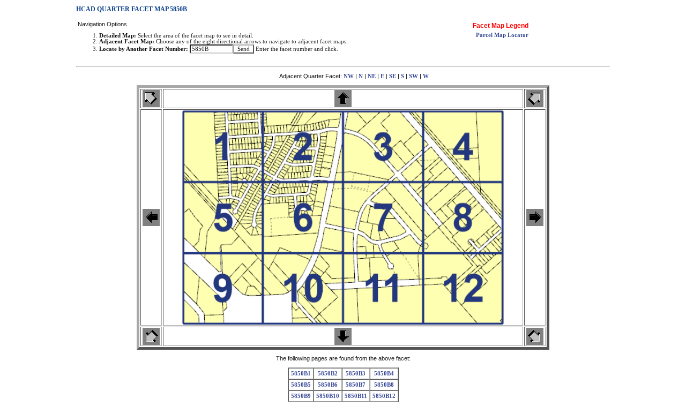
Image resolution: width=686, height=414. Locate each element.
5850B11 (356, 396)
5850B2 (328, 374)
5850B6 (328, 385)
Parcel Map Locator (502, 35)
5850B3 (356, 374)
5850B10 (327, 396)
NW (349, 76)
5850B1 (301, 374)
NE (372, 76)
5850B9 (301, 396)
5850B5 (301, 385)
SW (413, 76)
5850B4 (384, 374)
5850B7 (356, 385)
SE (392, 76)
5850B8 (384, 385)
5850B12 (384, 396)
